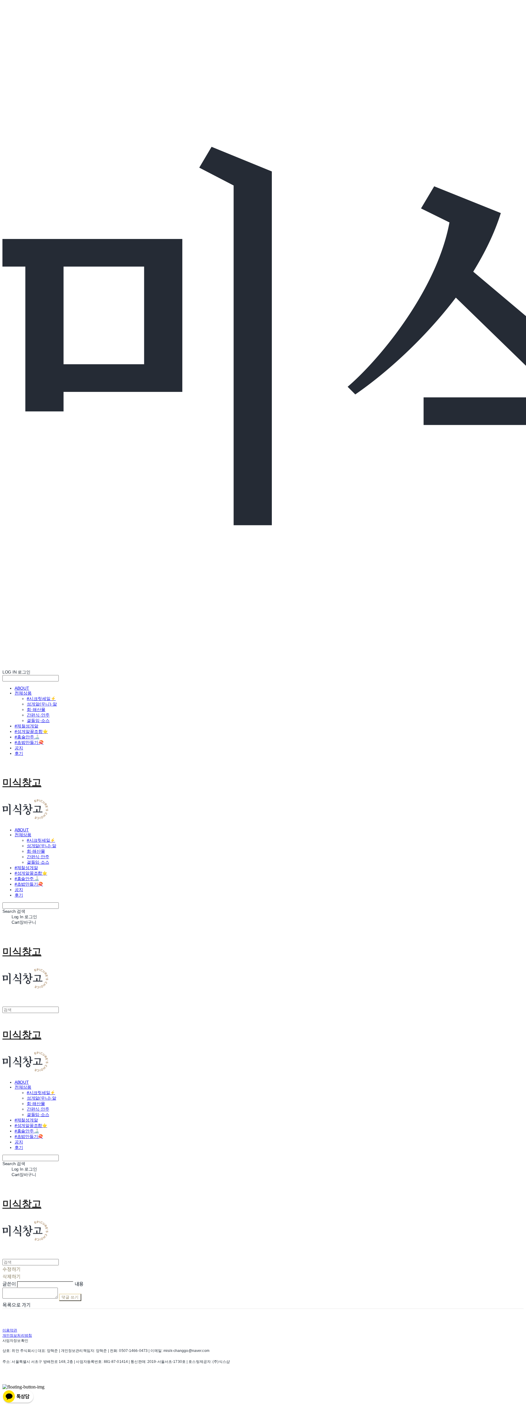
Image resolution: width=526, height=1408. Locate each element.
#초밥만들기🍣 (29, 742)
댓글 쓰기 (70, 1297)
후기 (19, 753)
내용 (79, 1283)
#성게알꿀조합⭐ (31, 731)
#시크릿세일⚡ (41, 698)
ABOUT (22, 688)
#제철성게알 (26, 726)
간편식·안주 (38, 715)
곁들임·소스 (38, 720)
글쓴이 (9, 1283)
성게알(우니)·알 (42, 704)
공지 (19, 747)
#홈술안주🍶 (27, 736)
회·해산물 (36, 709)
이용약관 (9, 1330)
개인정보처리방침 (17, 1335)
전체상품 (23, 693)
